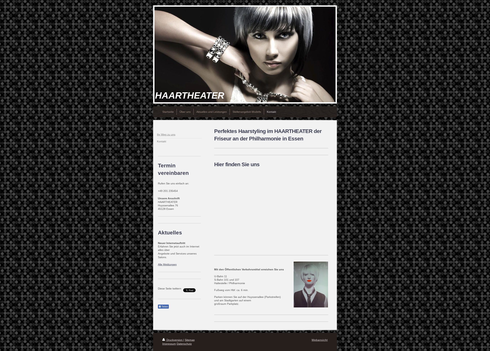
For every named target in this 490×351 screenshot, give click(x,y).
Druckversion (174, 339)
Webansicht (320, 339)
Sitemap (190, 339)
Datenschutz (184, 343)
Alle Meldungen (167, 264)
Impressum (169, 343)
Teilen (164, 306)
